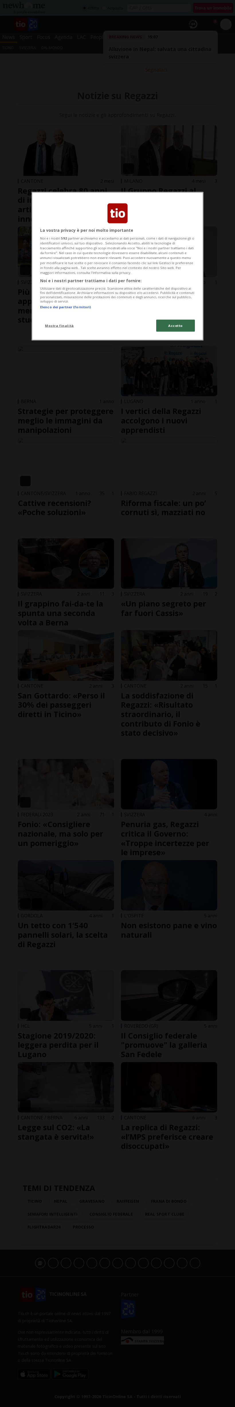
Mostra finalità (59, 325)
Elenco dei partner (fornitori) (65, 307)
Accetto (175, 325)
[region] (117, 266)
